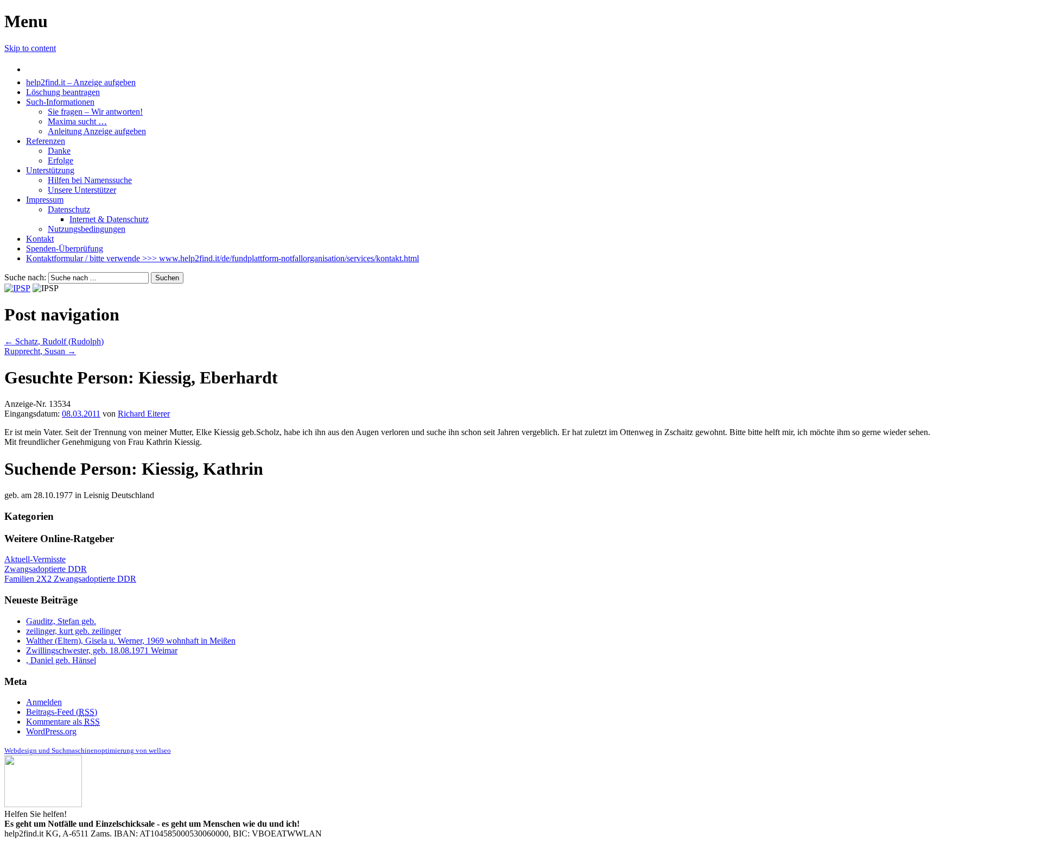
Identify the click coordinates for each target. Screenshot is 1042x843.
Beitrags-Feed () (61, 711)
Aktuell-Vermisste (35, 559)
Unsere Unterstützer (82, 189)
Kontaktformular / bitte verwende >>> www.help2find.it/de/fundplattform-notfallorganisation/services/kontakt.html (222, 258)
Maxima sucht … (77, 121)
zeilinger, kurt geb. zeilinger (73, 631)
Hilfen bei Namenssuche (90, 180)
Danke (59, 150)
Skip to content (30, 48)
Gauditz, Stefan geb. (61, 621)
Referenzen (45, 141)
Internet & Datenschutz (109, 219)
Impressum (44, 199)
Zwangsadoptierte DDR (45, 569)
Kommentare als (63, 721)
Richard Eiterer (144, 413)
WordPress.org (51, 731)
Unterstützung (50, 170)
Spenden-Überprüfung (64, 248)
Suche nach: (25, 277)
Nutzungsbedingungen (86, 229)
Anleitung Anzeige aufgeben (97, 131)
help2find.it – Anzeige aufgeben (81, 82)
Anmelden (44, 702)
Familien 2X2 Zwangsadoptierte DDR (70, 578)
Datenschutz (69, 209)
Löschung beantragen (63, 92)
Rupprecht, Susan (40, 351)
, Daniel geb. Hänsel (61, 660)
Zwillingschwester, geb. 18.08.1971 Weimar (101, 650)
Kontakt (40, 238)
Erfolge (60, 160)
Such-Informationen (60, 101)
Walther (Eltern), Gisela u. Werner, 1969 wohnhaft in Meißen (131, 640)
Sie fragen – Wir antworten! (95, 111)
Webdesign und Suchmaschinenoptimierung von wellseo (87, 750)
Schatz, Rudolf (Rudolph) (54, 341)
